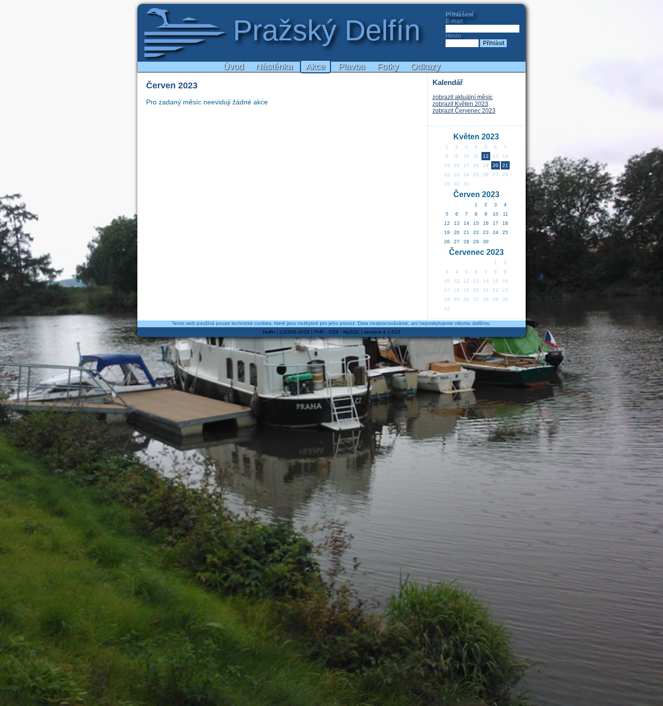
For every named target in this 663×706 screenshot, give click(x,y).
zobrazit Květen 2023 (460, 104)
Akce (315, 66)
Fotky (387, 66)
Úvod (233, 66)
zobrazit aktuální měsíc (462, 97)
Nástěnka (274, 66)
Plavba (351, 66)
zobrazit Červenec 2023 (464, 110)
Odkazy (425, 66)
